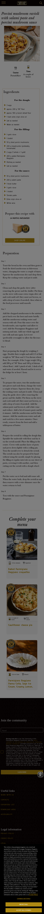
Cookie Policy (33, 894)
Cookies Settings (23, 898)
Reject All (23, 904)
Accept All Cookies (23, 910)
